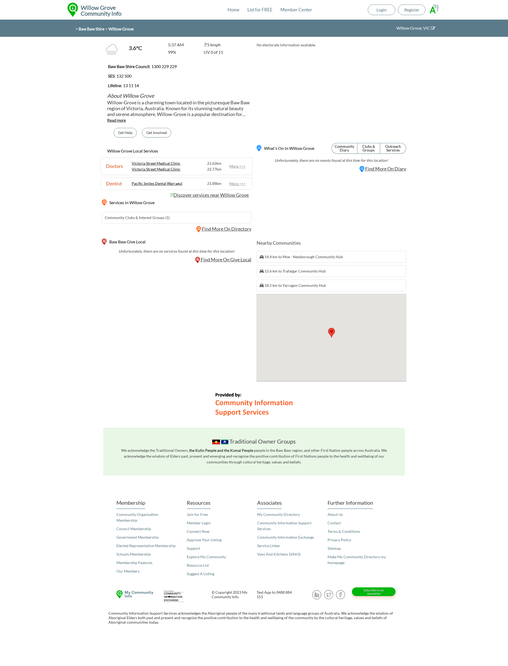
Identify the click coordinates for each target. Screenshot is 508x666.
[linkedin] (316, 594)
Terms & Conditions (344, 531)
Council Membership (133, 528)
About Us (335, 514)
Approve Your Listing (204, 540)
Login (382, 9)
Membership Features (134, 562)
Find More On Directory (226, 229)
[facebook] (340, 594)
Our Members (127, 571)
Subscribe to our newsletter (374, 591)
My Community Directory (278, 514)
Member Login (199, 523)
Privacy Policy (339, 540)
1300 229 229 (164, 66)
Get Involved (156, 132)
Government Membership (137, 537)
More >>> (237, 166)
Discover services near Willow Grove (211, 195)
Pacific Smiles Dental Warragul (157, 183)
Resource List (198, 565)
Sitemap (334, 548)
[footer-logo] (133, 594)
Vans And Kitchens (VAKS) (279, 554)
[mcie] (178, 596)
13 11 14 (131, 85)
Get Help (125, 132)
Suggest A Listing (200, 573)
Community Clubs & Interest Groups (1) (137, 217)
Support (193, 548)
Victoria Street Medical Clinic (156, 163)
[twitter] (328, 594)
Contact (334, 523)
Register (411, 9)
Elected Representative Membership (146, 545)
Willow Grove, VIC (413, 27)
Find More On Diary (385, 169)
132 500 (123, 75)
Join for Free (197, 514)
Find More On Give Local (225, 259)
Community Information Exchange (285, 537)
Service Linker (268, 545)
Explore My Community (206, 557)
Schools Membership (133, 554)
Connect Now (198, 531)
